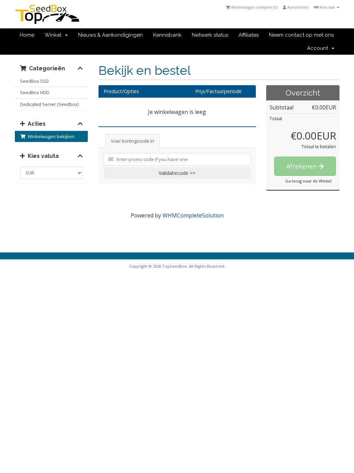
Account (319, 48)
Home (27, 35)
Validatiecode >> (177, 173)
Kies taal (327, 7)
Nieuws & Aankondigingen (110, 35)
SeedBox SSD (34, 81)
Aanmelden (297, 7)
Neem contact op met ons (301, 35)
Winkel (54, 35)
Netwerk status (210, 35)
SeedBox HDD (34, 92)
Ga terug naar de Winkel (308, 181)
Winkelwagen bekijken (50, 136)
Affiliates (249, 35)
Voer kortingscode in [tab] (132, 141)
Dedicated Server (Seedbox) (49, 104)
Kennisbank (167, 35)
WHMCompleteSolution (193, 215)
